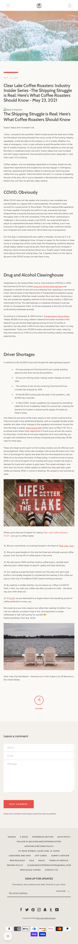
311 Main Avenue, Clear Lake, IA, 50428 (39, 851)
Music (41, 860)
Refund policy (15, 865)
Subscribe (61, 891)
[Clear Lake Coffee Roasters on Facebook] (21, 909)
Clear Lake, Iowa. (66, 545)
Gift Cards (41, 856)
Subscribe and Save (20, 856)
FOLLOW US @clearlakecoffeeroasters (39, 842)
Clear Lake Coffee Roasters (46, 918)
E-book (24, 837)
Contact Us (51, 870)
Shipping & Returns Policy (39, 846)
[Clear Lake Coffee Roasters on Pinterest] (33, 909)
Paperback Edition (42, 837)
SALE (31, 860)
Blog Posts (64, 837)
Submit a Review (60, 856)
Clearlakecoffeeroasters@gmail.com (49, 865)
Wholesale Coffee (30, 870)
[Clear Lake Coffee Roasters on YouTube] (57, 909)
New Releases (17, 860)
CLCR (12, 598)
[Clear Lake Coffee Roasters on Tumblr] (51, 909)
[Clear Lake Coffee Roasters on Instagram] (39, 909)
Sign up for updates (39, 878)
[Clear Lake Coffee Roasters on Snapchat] (45, 909)
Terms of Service (58, 860)
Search (12, 837)
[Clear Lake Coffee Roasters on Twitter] (27, 909)
